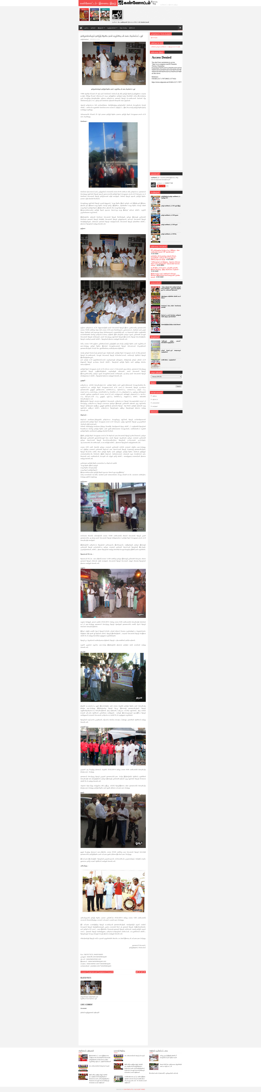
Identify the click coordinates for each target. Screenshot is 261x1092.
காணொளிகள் (155, 403)
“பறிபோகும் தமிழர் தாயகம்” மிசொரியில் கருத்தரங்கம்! (171, 341)
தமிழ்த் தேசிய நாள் (92, 972)
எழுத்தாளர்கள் (111, 28)
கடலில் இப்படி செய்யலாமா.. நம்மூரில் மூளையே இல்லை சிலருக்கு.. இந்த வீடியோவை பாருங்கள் (164, 268)
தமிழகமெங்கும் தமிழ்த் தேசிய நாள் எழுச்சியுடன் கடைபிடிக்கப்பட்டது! (89, 997)
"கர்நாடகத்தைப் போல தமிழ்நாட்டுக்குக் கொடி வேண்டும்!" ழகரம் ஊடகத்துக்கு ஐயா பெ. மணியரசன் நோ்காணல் (171, 288)
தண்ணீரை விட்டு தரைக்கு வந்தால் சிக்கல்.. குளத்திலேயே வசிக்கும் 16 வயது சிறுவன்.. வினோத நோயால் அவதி (164, 257)
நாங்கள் (93, 28)
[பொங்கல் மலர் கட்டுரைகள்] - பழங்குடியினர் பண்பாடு (163, 1073)
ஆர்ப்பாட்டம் (155, 399)
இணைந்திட (154, 37)
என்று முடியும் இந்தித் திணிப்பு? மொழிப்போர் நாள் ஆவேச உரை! (168, 1056)
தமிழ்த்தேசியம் (102, 972)
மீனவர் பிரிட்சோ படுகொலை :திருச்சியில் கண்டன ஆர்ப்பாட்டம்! (171, 1065)
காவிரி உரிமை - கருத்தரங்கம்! (168, 360)
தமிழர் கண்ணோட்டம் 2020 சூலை (169, 215)
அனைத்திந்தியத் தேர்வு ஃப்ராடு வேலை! (171, 324)
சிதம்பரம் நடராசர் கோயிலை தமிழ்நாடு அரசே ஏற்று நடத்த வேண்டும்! (171, 315)
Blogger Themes (140, 1089)
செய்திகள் (83, 972)
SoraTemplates (128, 1089)
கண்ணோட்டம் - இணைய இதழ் (98, 3)
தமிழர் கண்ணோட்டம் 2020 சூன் (169, 224)
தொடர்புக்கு (123, 28)
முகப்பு (86, 28)
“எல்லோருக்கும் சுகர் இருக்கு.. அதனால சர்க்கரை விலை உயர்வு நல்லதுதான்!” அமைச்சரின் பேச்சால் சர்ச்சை (165, 263)
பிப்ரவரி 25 (110, 972)
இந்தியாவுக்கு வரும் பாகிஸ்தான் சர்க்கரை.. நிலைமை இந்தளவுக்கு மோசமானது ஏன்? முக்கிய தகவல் (165, 275)
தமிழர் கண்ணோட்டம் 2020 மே (168, 234)
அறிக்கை (154, 396)
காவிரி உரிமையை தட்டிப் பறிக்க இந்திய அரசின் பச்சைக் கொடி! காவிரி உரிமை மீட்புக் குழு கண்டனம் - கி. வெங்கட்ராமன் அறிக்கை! (136, 1079)
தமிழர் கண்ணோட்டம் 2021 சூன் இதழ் (170, 205)
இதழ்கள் (100, 28)
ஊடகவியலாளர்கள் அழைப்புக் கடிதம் (99, 1066)
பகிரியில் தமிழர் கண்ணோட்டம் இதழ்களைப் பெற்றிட (166, 47)
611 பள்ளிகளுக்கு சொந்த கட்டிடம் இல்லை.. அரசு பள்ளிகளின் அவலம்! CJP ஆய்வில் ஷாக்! (165, 251)
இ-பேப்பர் (132, 28)
